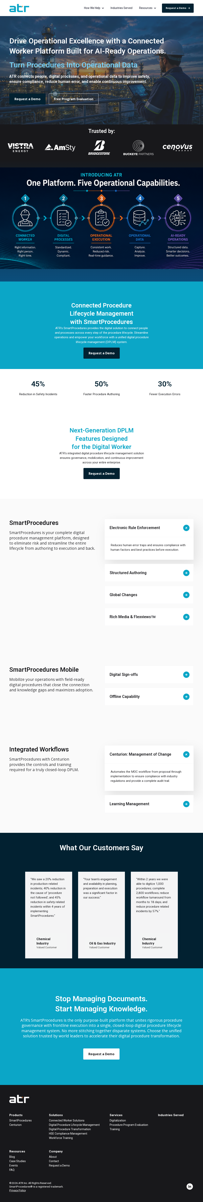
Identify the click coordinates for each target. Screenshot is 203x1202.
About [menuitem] (53, 1156)
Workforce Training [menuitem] (61, 1138)
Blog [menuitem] (12, 1156)
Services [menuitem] (116, 1115)
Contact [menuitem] (54, 1161)
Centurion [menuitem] (15, 1124)
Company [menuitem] (56, 1151)
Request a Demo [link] (176, 8)
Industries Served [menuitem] (171, 1115)
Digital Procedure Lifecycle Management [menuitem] (74, 1124)
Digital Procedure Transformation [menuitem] (70, 1129)
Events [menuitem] (13, 1165)
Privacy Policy (17, 1190)
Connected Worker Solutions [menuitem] (66, 1120)
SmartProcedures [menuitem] (20, 1120)
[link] (19, 8)
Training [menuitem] (115, 1129)
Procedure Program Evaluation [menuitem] (129, 1124)
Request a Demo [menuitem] (59, 1165)
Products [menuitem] (16, 1115)
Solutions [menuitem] (56, 1115)
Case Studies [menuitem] (17, 1161)
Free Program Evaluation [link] (73, 99)
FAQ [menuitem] (11, 1169)
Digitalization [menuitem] (118, 1120)
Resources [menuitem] (17, 1151)
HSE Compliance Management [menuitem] (68, 1133)
